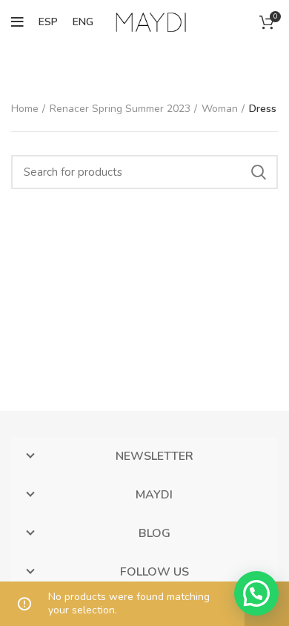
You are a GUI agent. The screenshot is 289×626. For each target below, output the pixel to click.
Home (25, 109)
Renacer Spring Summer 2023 (120, 109)
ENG (83, 22)
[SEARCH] (257, 172)
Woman (220, 109)
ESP (48, 22)
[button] (256, 593)
